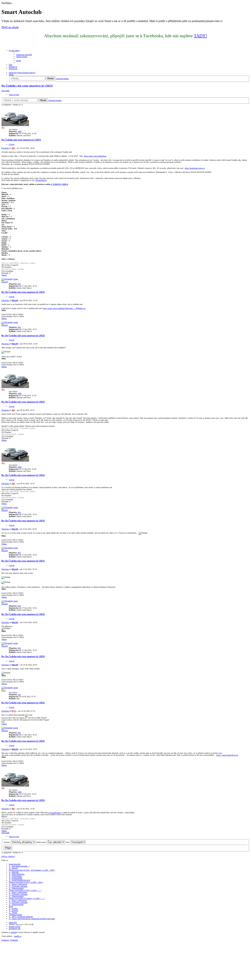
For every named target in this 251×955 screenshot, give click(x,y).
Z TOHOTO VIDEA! (59, 184)
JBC (3, 127)
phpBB (13, 932)
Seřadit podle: (41, 842)
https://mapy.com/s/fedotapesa (95, 156)
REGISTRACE (41, 180)
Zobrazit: (7, 842)
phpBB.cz (17, 936)
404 (19, 284)
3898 (19, 131)
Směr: (67, 842)
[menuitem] (24, 55)
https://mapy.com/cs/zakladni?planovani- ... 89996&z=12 (64, 308)
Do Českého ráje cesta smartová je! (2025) (27, 85)
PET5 (3, 691)
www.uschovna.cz (54, 813)
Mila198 (4, 282)
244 (19, 695)
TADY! (200, 35)
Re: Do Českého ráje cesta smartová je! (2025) (23, 292)
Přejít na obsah (10, 27)
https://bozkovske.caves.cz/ (195, 168)
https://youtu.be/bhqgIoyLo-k (227, 755)
